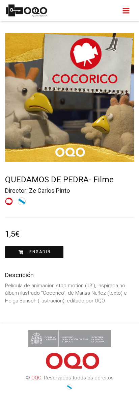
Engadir (37, 251)
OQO (36, 378)
